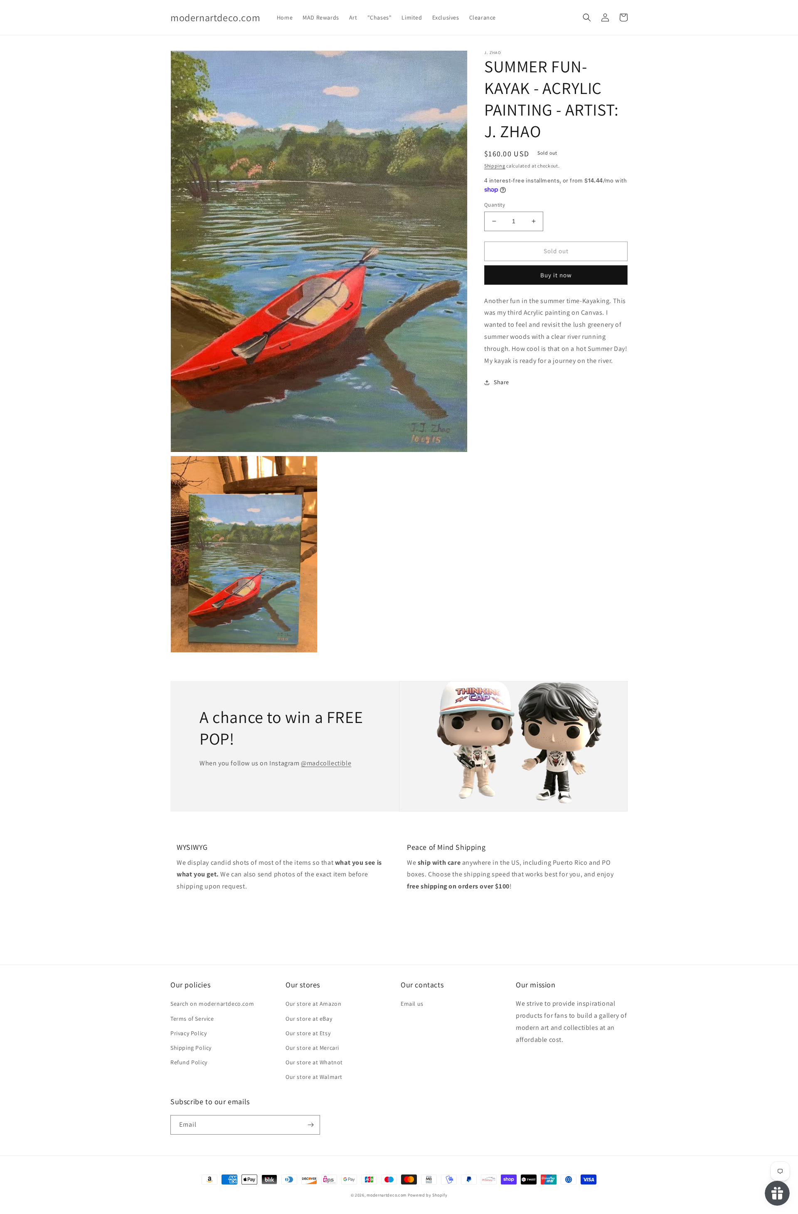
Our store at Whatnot (314, 1062)
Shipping (494, 166)
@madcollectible (326, 763)
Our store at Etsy (308, 1033)
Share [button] (501, 382)
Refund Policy (188, 1062)
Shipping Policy (191, 1047)
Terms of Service (192, 1018)
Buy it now (556, 275)
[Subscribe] (310, 1125)
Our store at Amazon (313, 1003)
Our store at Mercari (312, 1047)
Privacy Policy (188, 1033)
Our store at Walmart (314, 1077)
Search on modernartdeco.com (212, 1003)
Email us (412, 1003)
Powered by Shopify (428, 1195)
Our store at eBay (309, 1018)
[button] (587, 17)
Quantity (494, 204)
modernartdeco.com (386, 1195)
